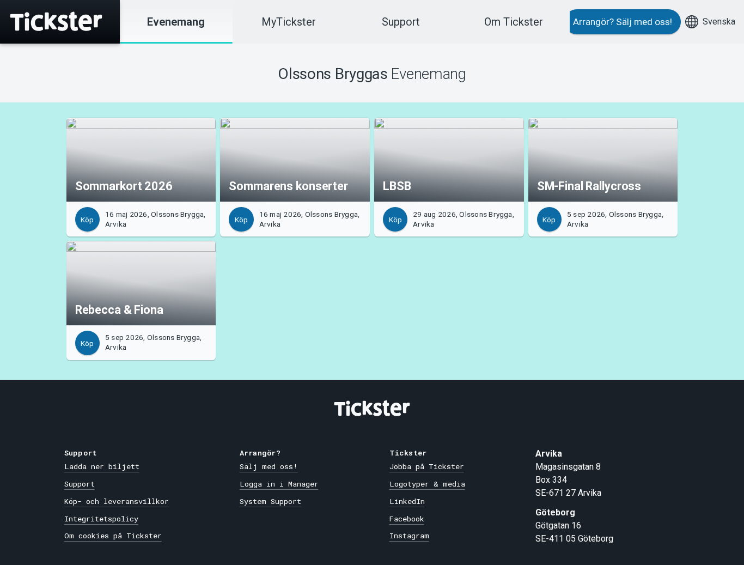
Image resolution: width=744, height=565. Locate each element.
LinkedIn (407, 501)
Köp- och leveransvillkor (116, 501)
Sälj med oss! (269, 466)
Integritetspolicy (101, 519)
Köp (87, 219)
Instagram (409, 535)
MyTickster (288, 21)
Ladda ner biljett (101, 466)
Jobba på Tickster (426, 466)
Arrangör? (622, 21)
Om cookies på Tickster (113, 535)
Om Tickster (513, 21)
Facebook (406, 519)
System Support (270, 501)
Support (401, 21)
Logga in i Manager (279, 484)
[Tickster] (60, 22)
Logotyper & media (427, 484)
